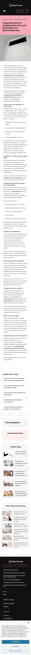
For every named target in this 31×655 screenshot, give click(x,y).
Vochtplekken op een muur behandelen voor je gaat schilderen (20, 519)
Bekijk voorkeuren (15, 651)
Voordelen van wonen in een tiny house (13, 582)
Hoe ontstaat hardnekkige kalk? (12, 579)
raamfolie (12, 176)
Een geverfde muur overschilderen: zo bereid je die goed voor (21, 473)
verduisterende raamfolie (13, 187)
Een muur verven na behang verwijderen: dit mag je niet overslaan (21, 493)
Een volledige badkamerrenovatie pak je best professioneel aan (14, 576)
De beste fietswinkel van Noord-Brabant (14, 573)
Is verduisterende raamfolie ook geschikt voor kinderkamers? (15, 408)
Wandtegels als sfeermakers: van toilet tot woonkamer (21, 463)
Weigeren (15, 646)
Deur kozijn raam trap (20, 19)
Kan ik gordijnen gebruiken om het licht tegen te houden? (15, 386)
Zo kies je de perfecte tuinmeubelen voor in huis (15, 585)
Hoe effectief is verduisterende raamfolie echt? (15, 401)
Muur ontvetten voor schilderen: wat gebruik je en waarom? (21, 538)
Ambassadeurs (8, 618)
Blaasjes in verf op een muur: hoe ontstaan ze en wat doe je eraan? (21, 545)
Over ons (6, 615)
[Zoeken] (26, 10)
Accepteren (16, 642)
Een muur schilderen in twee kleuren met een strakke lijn (21, 483)
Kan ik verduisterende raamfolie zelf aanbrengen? (15, 394)
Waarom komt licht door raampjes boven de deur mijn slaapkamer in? (15, 379)
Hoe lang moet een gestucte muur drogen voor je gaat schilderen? (21, 531)
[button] (28, 622)
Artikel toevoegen (8, 603)
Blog (4, 594)
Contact (5, 606)
